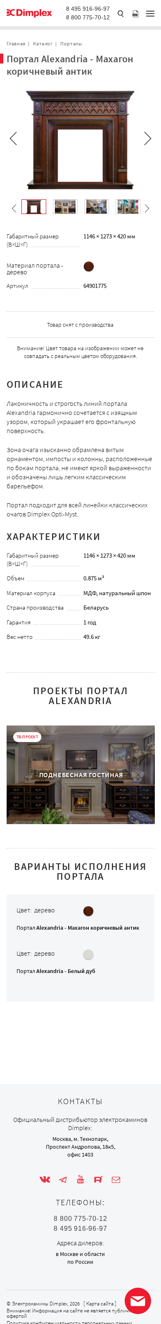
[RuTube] (98, 1179)
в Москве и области (80, 1254)
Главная (16, 43)
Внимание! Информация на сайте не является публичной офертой (72, 1313)
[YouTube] (80, 1179)
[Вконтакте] (45, 1179)
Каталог (42, 43)
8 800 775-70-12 (88, 17)
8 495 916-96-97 (88, 8)
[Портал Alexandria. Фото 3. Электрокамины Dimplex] (128, 206)
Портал (78, 927)
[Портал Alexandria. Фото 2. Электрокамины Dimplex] (96, 206)
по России (80, 1261)
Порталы (71, 43)
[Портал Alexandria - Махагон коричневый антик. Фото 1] (33, 206)
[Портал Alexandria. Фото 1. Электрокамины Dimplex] (65, 206)
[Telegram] (62, 1179)
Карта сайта (100, 1303)
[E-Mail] (116, 1179)
